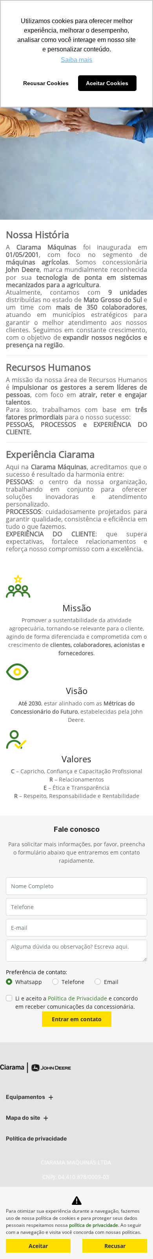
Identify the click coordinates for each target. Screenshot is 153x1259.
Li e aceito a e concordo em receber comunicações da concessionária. (76, 1002)
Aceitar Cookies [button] (107, 83)
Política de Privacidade (77, 998)
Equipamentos (25, 1096)
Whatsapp (28, 982)
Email (111, 982)
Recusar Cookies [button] (46, 83)
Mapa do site (23, 1117)
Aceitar (38, 1246)
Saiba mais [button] (76, 59)
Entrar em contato (77, 1019)
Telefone (73, 982)
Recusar (115, 1246)
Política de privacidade (36, 1138)
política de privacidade (93, 1225)
